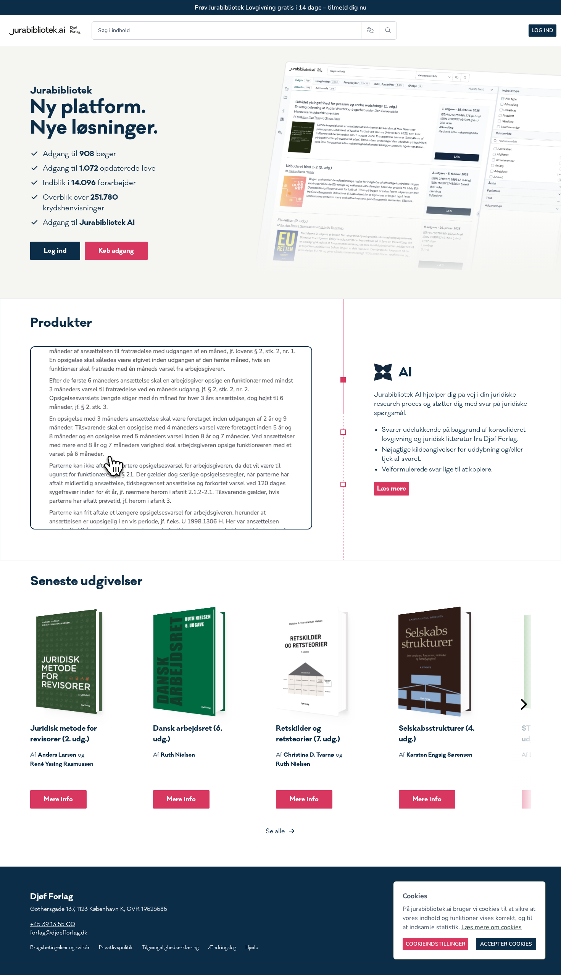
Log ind (542, 30)
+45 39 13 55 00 (52, 924)
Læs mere (391, 488)
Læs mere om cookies (491, 927)
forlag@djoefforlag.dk (58, 932)
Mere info (58, 799)
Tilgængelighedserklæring (170, 947)
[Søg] (388, 30)
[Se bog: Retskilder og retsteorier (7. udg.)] (312, 661)
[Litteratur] (343, 484)
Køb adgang (116, 250)
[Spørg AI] (370, 30)
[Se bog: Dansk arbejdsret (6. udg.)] (189, 661)
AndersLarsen (57, 755)
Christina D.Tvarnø (309, 755)
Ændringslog (222, 947)
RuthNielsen (178, 755)
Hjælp (251, 947)
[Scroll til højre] (523, 705)
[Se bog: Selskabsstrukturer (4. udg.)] (435, 661)
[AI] (343, 380)
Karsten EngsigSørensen (439, 755)
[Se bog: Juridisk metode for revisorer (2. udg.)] (66, 661)
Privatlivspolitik (116, 947)
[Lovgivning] (343, 432)
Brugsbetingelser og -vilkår (60, 947)
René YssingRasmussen (62, 764)
